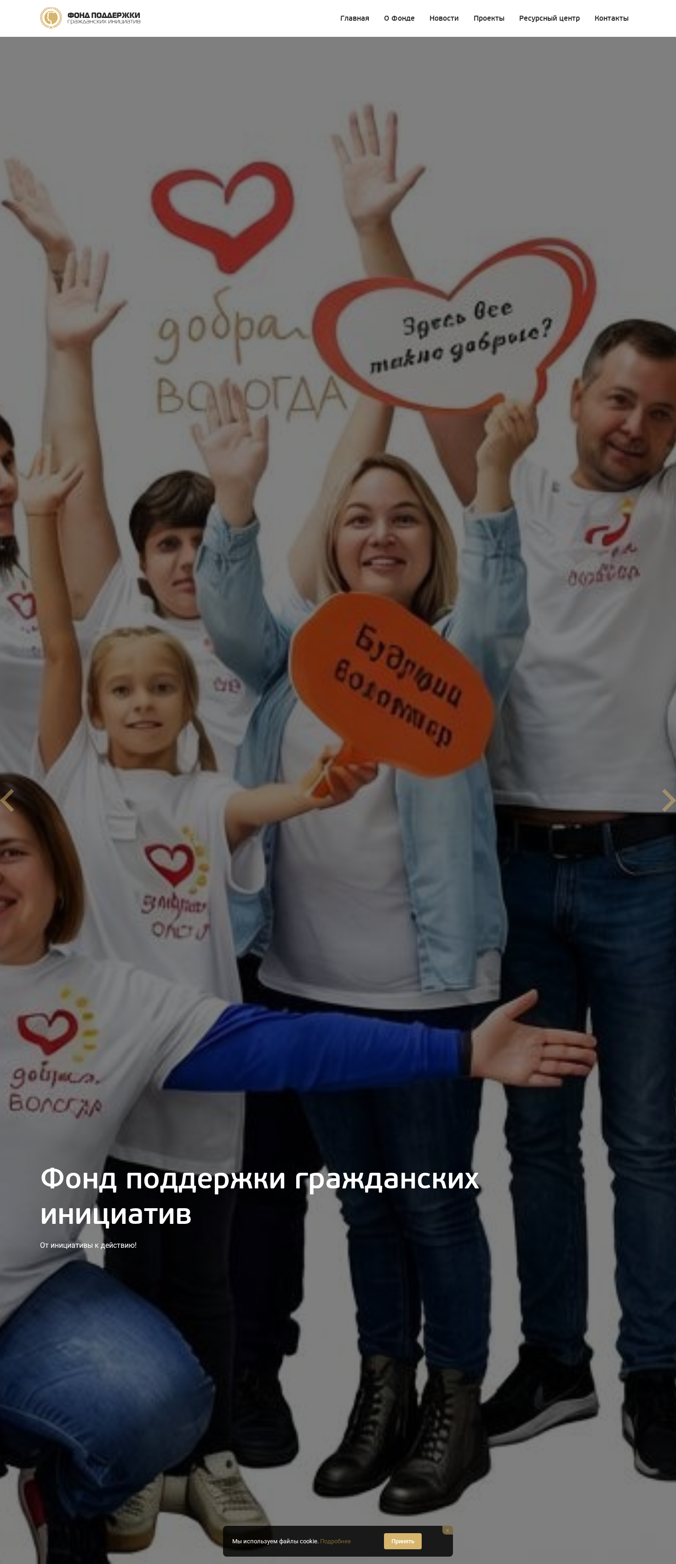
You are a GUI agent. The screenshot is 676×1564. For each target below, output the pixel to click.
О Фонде (399, 18)
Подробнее (335, 1541)
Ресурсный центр (549, 18)
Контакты (612, 18)
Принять (402, 1541)
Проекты (489, 18)
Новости (444, 18)
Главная (354, 18)
